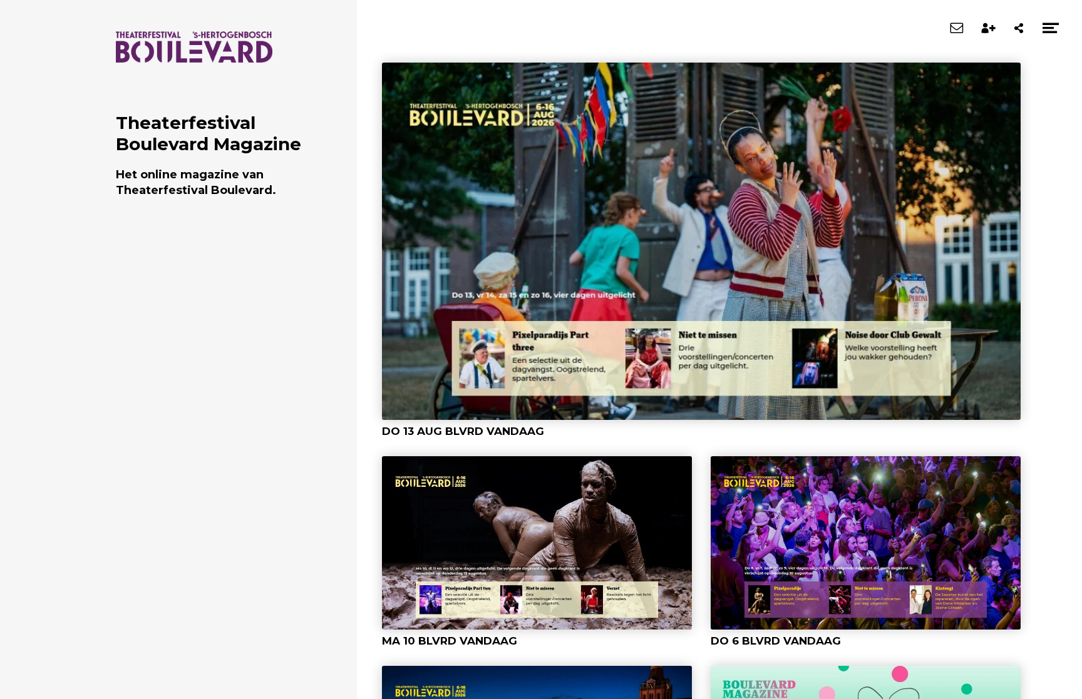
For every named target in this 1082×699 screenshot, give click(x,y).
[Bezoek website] (194, 56)
